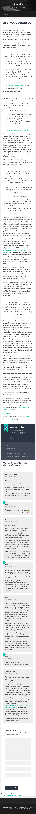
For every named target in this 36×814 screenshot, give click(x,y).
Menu (6, 14)
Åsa (6, 504)
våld (16, 419)
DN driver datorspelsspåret (17, 22)
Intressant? (6, 413)
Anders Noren (24, 808)
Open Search (32, 14)
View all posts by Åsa (20, 438)
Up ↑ (18, 810)
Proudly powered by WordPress (14, 807)
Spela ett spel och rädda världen (14, 86)
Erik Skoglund (11, 474)
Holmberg (9, 519)
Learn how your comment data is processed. (16, 794)
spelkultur (21, 419)
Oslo (27, 416)
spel (13, 419)
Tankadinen (10, 671)
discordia (18, 4)
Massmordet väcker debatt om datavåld (17, 130)
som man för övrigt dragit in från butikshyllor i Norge (17, 250)
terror (9, 419)
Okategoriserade (11, 448)
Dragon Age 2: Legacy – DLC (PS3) (16, 453)
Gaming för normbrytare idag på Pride (17, 456)
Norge (5, 419)
